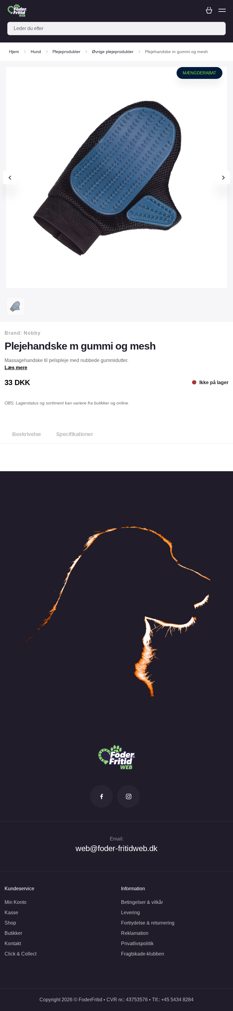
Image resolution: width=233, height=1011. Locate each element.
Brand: (23, 333)
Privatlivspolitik (137, 943)
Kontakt (13, 943)
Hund (36, 51)
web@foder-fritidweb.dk (116, 848)
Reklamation (134, 933)
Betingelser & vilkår (142, 902)
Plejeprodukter (66, 51)
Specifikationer (74, 434)
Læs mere (16, 367)
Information (133, 888)
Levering (130, 912)
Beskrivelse (26, 434)
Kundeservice (19, 888)
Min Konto (15, 902)
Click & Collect (20, 953)
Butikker (13, 933)
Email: (116, 838)
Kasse (11, 912)
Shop (10, 922)
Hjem (14, 51)
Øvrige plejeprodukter (112, 51)
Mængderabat (199, 72)
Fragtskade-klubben (142, 953)
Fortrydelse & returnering (147, 922)
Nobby (32, 333)
